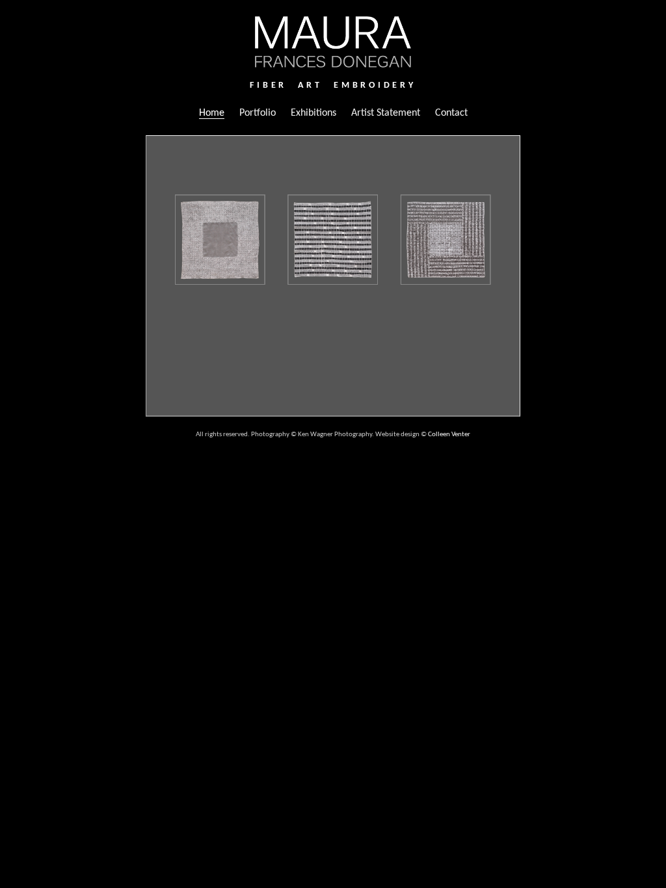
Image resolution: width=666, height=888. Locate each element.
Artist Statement (385, 113)
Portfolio (257, 113)
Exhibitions (313, 113)
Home (211, 113)
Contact (451, 113)
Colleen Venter (449, 434)
